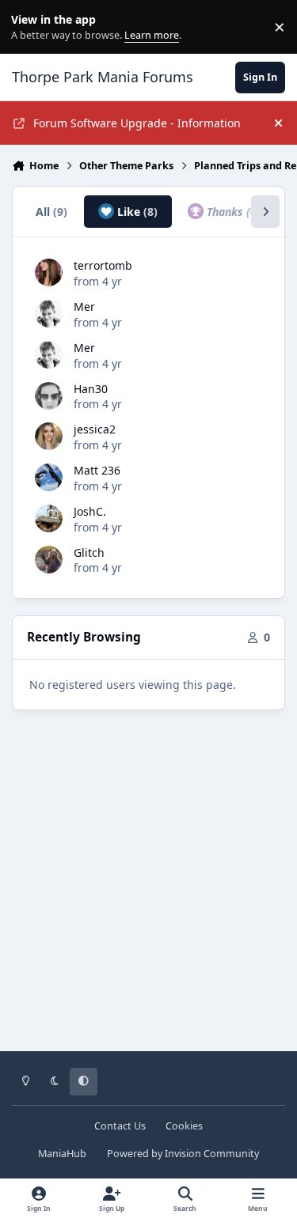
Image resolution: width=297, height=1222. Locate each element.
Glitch (89, 552)
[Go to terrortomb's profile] (49, 272)
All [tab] (51, 211)
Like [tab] (136, 211)
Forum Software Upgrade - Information (137, 123)
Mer (84, 306)
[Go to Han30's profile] (49, 396)
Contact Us (120, 1126)
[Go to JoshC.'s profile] (49, 518)
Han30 (91, 388)
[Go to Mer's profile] (49, 313)
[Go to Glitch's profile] (49, 559)
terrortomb (103, 265)
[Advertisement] (148, 891)
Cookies (184, 1126)
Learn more (30, 27)
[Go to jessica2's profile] (49, 436)
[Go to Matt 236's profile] (49, 477)
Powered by (183, 1153)
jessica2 (95, 429)
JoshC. (90, 511)
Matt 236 (97, 470)
